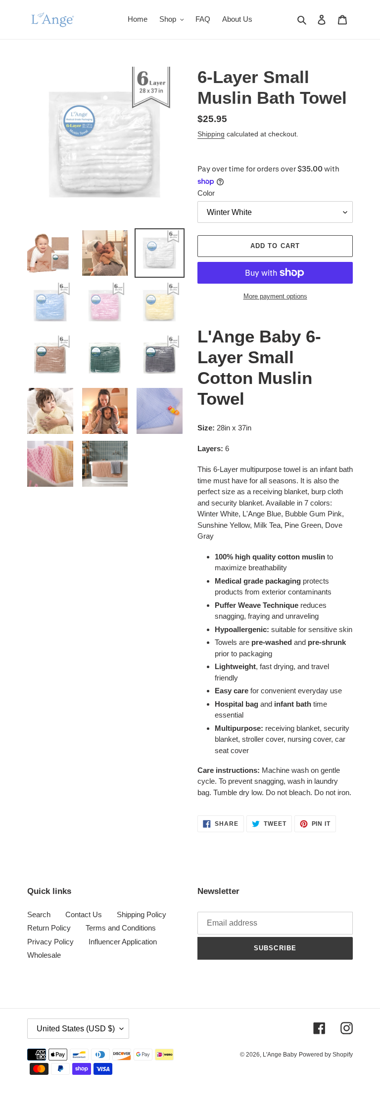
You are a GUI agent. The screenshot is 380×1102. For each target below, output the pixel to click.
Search (38, 914)
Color (206, 193)
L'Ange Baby (280, 1054)
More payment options (275, 296)
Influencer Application (123, 941)
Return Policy (49, 928)
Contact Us (83, 914)
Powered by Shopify (326, 1054)
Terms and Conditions (121, 928)
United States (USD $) (76, 1028)
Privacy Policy (50, 941)
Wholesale (44, 955)
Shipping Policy (141, 914)
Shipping (211, 134)
